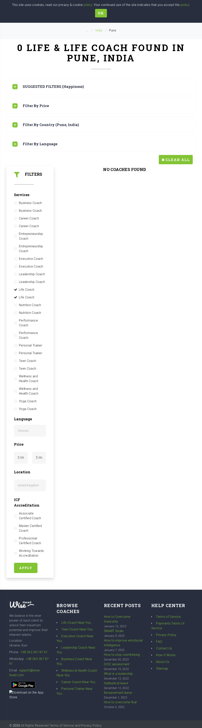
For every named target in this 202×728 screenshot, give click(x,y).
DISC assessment (117, 664)
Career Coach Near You (78, 682)
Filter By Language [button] (40, 143)
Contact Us (164, 648)
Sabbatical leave (116, 683)
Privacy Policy (166, 635)
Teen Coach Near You (77, 629)
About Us (162, 662)
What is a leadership (118, 674)
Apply (25, 568)
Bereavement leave (118, 693)
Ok (101, 13)
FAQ (159, 642)
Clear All (178, 159)
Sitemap (162, 668)
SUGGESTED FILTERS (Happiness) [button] (53, 86)
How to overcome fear (120, 702)
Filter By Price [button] (36, 105)
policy (88, 5)
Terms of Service (168, 617)
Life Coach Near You (76, 623)
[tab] (101, 87)
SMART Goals (114, 631)
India (98, 30)
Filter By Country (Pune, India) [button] (51, 124)
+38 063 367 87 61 (34, 652)
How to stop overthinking (122, 655)
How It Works (166, 655)
